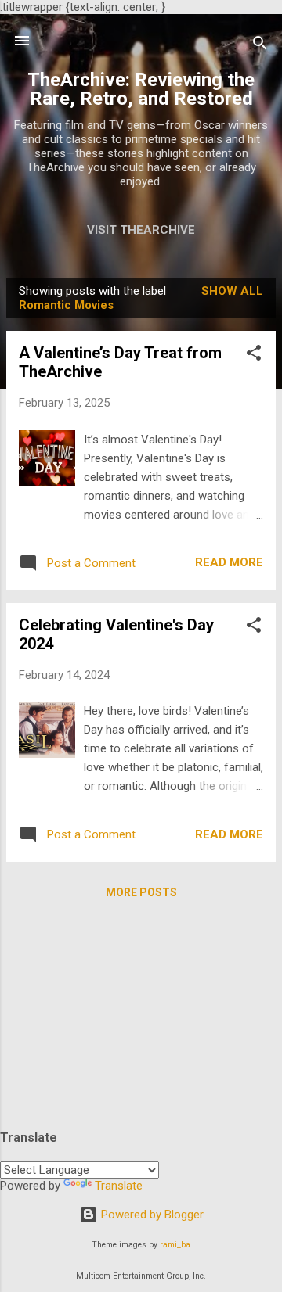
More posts (141, 892)
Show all (232, 291)
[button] (253, 355)
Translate (119, 1186)
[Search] (260, 46)
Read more (229, 562)
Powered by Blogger (151, 1215)
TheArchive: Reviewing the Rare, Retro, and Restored (141, 89)
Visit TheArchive (141, 230)
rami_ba (175, 1245)
